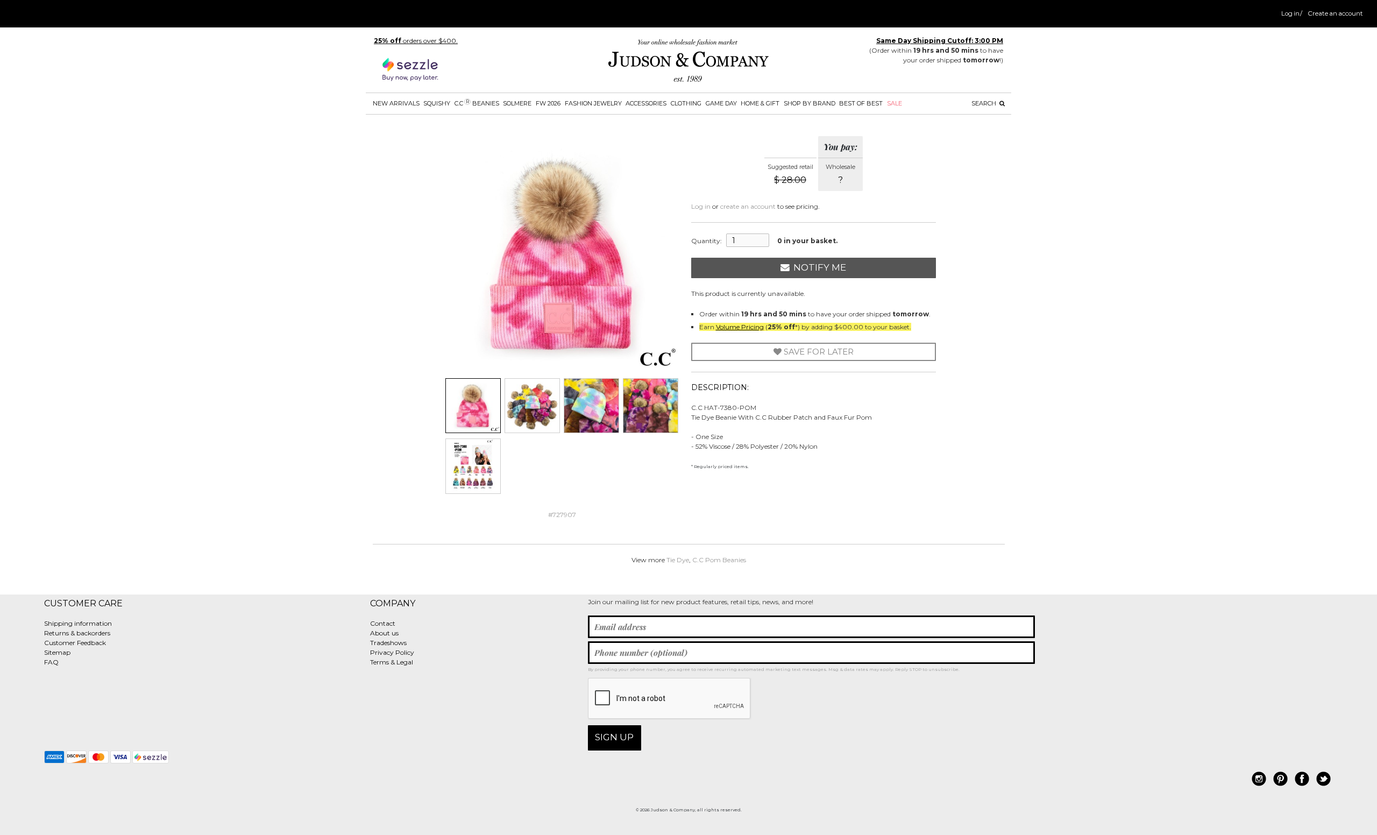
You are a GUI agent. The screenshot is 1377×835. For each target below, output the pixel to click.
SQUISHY (436, 103)
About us (384, 633)
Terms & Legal (391, 662)
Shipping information (78, 623)
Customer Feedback (75, 643)
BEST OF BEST (861, 103)
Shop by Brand (809, 103)
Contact (382, 623)
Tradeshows (388, 643)
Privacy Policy (392, 652)
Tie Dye (677, 560)
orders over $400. (416, 41)
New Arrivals (396, 103)
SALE (894, 103)
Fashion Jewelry (593, 103)
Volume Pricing (740, 327)
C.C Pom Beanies (719, 560)
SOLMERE (517, 103)
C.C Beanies (477, 103)
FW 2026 (548, 103)
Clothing (686, 103)
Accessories (646, 103)
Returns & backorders (77, 633)
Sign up (614, 737)
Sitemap (57, 652)
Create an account (1335, 13)
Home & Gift (760, 103)
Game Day (721, 103)
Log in (1290, 13)
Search (984, 103)
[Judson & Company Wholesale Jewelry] (688, 63)
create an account (748, 206)
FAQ (51, 662)
